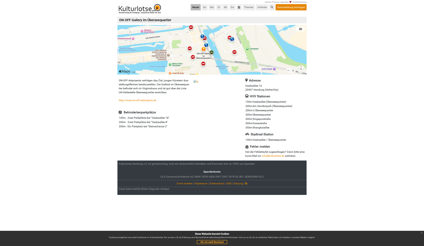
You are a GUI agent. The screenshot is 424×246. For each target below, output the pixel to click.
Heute (195, 7)
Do (232, 7)
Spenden (284, 2)
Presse (275, 2)
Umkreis (262, 7)
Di (219, 7)
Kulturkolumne (300, 2)
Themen (249, 7)
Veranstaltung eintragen (291, 7)
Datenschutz (217, 183)
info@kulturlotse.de (273, 155)
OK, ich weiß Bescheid (212, 242)
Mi (225, 7)
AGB (228, 183)
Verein (268, 2)
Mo (212, 7)
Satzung (238, 183)
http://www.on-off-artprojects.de (137, 100)
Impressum (201, 183)
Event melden (184, 183)
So (204, 7)
